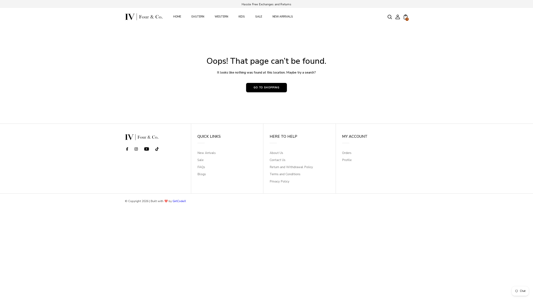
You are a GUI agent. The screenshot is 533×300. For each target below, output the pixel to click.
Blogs (201, 174)
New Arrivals (206, 153)
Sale (200, 160)
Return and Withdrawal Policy (291, 167)
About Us (276, 153)
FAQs (201, 167)
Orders (346, 153)
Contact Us (277, 160)
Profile (347, 160)
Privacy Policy (279, 181)
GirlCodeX (179, 201)
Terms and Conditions (285, 174)
